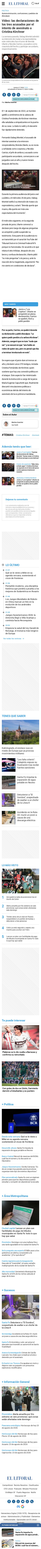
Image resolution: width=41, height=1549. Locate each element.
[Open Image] (6, 58)
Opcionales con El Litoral (27, 1520)
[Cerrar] (36, 99)
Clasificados (34, 1485)
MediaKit (20, 1523)
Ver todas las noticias (12, 639)
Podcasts (18, 1489)
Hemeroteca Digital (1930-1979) (14, 1513)
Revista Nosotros (21, 1485)
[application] (20, 180)
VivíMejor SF (10, 1492)
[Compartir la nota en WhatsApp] (13, 95)
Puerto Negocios (23, 1492)
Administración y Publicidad (19, 1516)
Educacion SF (20, 1496)
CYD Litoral (8, 1489)
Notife (33, 1492)
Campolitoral (7, 1485)
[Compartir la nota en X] (9, 95)
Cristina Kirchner (23, 435)
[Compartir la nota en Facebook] (4, 95)
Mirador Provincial (30, 1489)
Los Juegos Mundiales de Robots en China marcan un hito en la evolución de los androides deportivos (21, 601)
